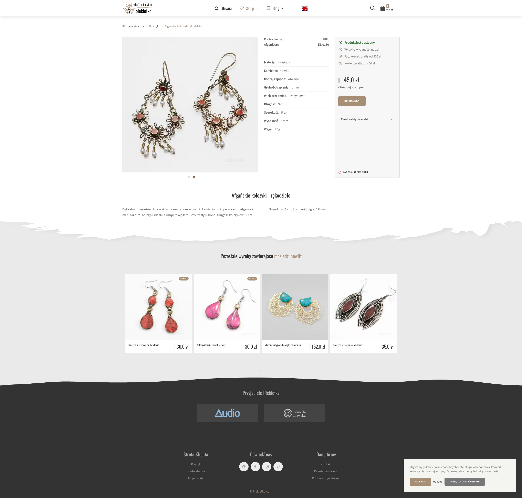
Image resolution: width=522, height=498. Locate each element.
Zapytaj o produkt (355, 172)
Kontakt (326, 464)
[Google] (244, 466)
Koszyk (196, 464)
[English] (305, 9)
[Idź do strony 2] (194, 177)
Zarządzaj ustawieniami (465, 481)
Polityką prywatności (486, 471)
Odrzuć (437, 481)
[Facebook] (255, 466)
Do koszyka (351, 101)
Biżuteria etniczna (133, 26)
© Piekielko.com (261, 491)
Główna (226, 8)
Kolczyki (154, 26)
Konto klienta (196, 471)
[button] (388, 8)
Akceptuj (420, 481)
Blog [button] (276, 8)
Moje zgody (195, 478)
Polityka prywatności (326, 478)
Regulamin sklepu (326, 471)
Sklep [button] (250, 8)
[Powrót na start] (137, 8)
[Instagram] (266, 466)
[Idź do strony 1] (189, 177)
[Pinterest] (278, 466)
